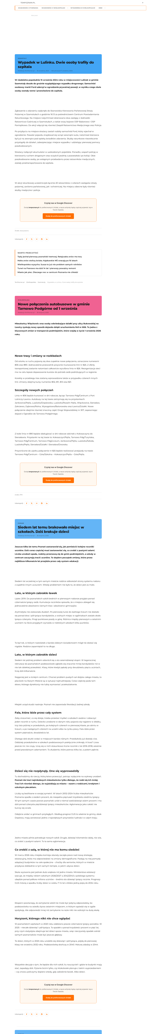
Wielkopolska (31, 282)
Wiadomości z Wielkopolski (53, 8)
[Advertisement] (58, 101)
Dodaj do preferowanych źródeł (58, 216)
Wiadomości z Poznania (28, 8)
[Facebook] (27, 239)
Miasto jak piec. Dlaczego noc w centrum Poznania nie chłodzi (48, 272)
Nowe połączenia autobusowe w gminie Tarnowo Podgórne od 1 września (54, 306)
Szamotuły (41, 282)
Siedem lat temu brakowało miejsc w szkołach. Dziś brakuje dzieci (51, 529)
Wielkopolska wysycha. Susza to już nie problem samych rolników (50, 264)
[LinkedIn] (47, 239)
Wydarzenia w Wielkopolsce (83, 8)
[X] (32, 239)
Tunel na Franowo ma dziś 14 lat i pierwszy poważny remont (47, 268)
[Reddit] (42, 239)
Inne (100, 8)
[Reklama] (80, 33)
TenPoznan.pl (20, 282)
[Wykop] (37, 239)
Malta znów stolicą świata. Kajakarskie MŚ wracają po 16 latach (48, 260)
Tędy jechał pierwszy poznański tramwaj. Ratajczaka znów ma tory (50, 257)
